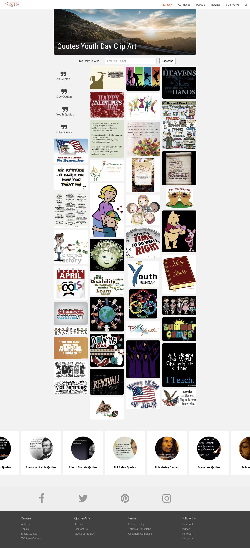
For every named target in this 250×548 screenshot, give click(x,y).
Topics (200, 4)
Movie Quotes (29, 533)
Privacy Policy (136, 524)
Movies (215, 4)
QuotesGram (12, 4)
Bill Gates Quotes (125, 467)
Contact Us (81, 529)
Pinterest (187, 533)
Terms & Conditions (139, 529)
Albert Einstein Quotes (83, 467)
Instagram (188, 538)
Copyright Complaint (140, 533)
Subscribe (167, 61)
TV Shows (232, 4)
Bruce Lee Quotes (209, 467)
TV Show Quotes (31, 538)
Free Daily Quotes (88, 61)
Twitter (186, 529)
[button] (246, 4)
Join (169, 4)
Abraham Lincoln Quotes (41, 467)
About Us (80, 524)
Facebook (187, 524)
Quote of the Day (85, 533)
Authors (184, 4)
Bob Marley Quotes (167, 467)
